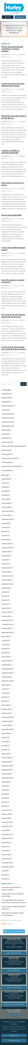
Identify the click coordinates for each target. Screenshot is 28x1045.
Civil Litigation (6, 402)
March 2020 (5, 753)
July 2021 (4, 689)
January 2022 (6, 665)
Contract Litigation (7, 406)
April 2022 (5, 653)
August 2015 (5, 830)
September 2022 (7, 632)
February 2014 (6, 854)
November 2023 (6, 576)
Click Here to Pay (14, 1040)
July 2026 (4, 483)
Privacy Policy (20, 1026)
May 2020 (4, 745)
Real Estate (5, 450)
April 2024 (5, 564)
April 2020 (5, 749)
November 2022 (6, 624)
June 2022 (5, 644)
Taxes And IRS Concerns (9, 458)
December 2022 (7, 620)
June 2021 (4, 693)
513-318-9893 (14, 13)
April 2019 (4, 798)
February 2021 (6, 709)
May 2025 (4, 531)
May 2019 (4, 794)
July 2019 (4, 786)
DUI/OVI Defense (7, 418)
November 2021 (6, 673)
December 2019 (6, 766)
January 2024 (6, 572)
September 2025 (7, 519)
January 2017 (6, 810)
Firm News (5, 434)
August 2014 (5, 842)
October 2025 (6, 515)
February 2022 (6, 661)
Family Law (9, 57)
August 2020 (5, 733)
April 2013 (4, 879)
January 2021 (5, 713)
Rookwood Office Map (14, 987)
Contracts (5, 410)
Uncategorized (6, 462)
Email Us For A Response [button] (15, 931)
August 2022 (5, 636)
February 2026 (6, 503)
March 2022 (5, 657)
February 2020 (6, 757)
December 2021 (6, 669)
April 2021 (4, 701)
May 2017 (4, 802)
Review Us (14, 1035)
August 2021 (5, 685)
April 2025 (5, 535)
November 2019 (6, 770)
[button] (7, 17)
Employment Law (7, 422)
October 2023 (6, 580)
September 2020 (7, 729)
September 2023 (7, 584)
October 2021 (6, 677)
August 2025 (5, 523)
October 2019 (6, 774)
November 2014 (6, 838)
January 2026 (6, 507)
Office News (5, 438)
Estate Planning (6, 426)
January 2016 (6, 818)
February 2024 (6, 568)
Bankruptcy (5, 394)
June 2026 (5, 487)
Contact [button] (21, 17)
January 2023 (6, 616)
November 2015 (6, 826)
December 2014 (6, 834)
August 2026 (5, 479)
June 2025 (5, 527)
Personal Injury (6, 442)
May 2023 (4, 600)
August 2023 (5, 588)
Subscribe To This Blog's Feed (12, 920)
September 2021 (7, 681)
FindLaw (14, 1031)
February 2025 (6, 543)
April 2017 (4, 806)
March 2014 (5, 850)
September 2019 (7, 778)
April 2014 (4, 846)
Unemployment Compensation (11, 466)
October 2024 (6, 551)
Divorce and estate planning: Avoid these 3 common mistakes (12, 49)
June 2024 (5, 560)
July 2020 (4, 737)
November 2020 (6, 721)
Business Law (5, 398)
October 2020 (6, 725)
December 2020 (7, 717)
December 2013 (6, 863)
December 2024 (7, 547)
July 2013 (4, 871)
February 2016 (6, 814)
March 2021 (5, 705)
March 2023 (5, 608)
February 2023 (6, 612)
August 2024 (5, 556)
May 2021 (4, 697)
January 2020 (6, 762)
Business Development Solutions (13, 1029)
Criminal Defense (7, 414)
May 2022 (4, 648)
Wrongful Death (6, 470)
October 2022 (6, 628)
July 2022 (4, 640)
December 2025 (7, 511)
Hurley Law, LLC (15, 54)
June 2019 (4, 790)
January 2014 (6, 858)
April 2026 (5, 495)
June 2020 (5, 741)
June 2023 (5, 596)
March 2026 (5, 499)
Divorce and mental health (11, 215)
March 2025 (5, 539)
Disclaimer (5, 1026)
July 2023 (4, 592)
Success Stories (6, 454)
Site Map (12, 1026)
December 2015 (6, 822)
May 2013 (4, 875)
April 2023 (5, 604)
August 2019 (5, 782)
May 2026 (4, 491)
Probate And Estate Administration (12, 446)
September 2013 (7, 867)
